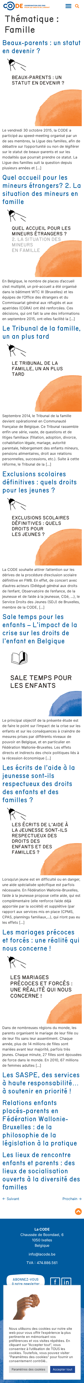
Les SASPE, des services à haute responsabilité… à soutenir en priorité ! (41, 1083)
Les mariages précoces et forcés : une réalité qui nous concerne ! (41, 940)
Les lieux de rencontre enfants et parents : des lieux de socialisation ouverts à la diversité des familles (41, 1171)
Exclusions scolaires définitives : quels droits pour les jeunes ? (39, 482)
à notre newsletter (25, 1284)
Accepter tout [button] (62, 1369)
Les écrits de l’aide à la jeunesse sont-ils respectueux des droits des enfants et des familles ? (38, 784)
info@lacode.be (42, 1254)
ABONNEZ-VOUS (26, 1279)
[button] (68, 6)
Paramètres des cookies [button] (28, 1369)
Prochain (72, 1198)
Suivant (10, 1198)
